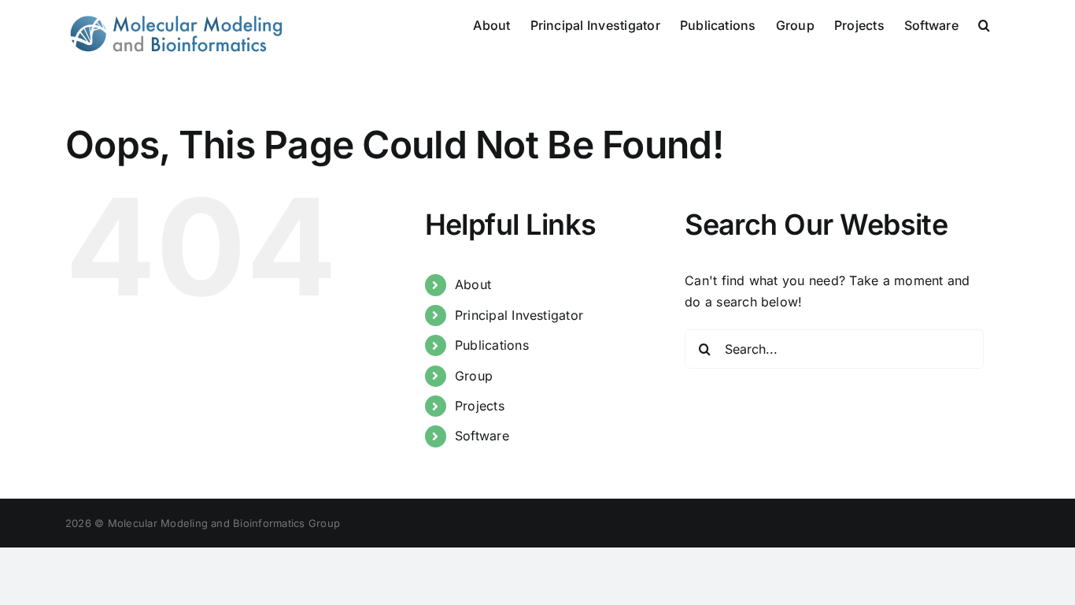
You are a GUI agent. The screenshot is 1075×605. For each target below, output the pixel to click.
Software (482, 436)
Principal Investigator (519, 315)
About (473, 284)
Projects (479, 406)
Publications (492, 345)
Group (474, 376)
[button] (984, 23)
